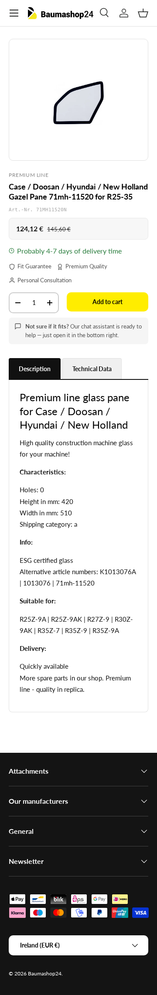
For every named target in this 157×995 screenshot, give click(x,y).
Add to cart (107, 301)
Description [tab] (35, 368)
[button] (143, 13)
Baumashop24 (44, 973)
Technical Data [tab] (92, 368)
